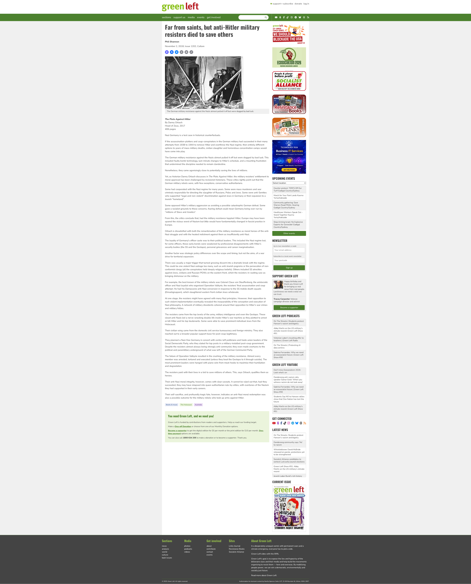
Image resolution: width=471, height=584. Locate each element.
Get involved (214, 17)
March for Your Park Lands (285, 195)
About (209, 546)
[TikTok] (285, 423)
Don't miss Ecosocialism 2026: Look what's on (287, 371)
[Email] (186, 52)
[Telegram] (292, 423)
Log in (306, 3)
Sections (166, 17)
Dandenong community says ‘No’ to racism (288, 436)
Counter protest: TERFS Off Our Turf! (288, 189)
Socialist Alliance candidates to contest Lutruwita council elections (289, 453)
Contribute (211, 549)
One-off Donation (183, 426)
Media (191, 17)
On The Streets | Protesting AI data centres (287, 346)
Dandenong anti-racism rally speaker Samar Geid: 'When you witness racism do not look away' (288, 380)
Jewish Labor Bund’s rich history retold (288, 470)
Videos (187, 552)
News (164, 546)
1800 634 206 (189, 437)
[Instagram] (288, 423)
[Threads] (301, 423)
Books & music (171, 405)
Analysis (165, 549)
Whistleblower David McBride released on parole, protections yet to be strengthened (289, 445)
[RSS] (304, 423)
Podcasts (188, 549)
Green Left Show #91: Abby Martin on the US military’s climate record (289, 462)
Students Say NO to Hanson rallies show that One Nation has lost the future (289, 399)
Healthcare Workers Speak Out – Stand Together (288, 213)
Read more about (263, 575)
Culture (200, 46)
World (164, 552)
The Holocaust (186, 405)
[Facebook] (172, 52)
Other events (289, 233)
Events (200, 17)
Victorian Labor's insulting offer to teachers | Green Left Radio (289, 339)
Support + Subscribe (283, 3)
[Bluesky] (176, 52)
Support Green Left (285, 276)
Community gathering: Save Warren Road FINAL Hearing (286, 204)
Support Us (179, 17)
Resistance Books (237, 549)
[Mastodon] (167, 52)
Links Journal (234, 546)
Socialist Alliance (236, 552)
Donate (298, 3)
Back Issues (167, 557)
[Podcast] (278, 423)
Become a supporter (177, 430)
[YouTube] (274, 423)
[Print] (181, 52)
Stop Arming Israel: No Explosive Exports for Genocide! (288, 223)
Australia (198, 405)
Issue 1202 (190, 46)
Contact (210, 552)
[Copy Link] (191, 52)
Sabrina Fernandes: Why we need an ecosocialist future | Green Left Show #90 (288, 355)
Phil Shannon (172, 41)
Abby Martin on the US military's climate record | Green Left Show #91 (288, 331)
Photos (187, 546)
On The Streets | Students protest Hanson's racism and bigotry (289, 322)
